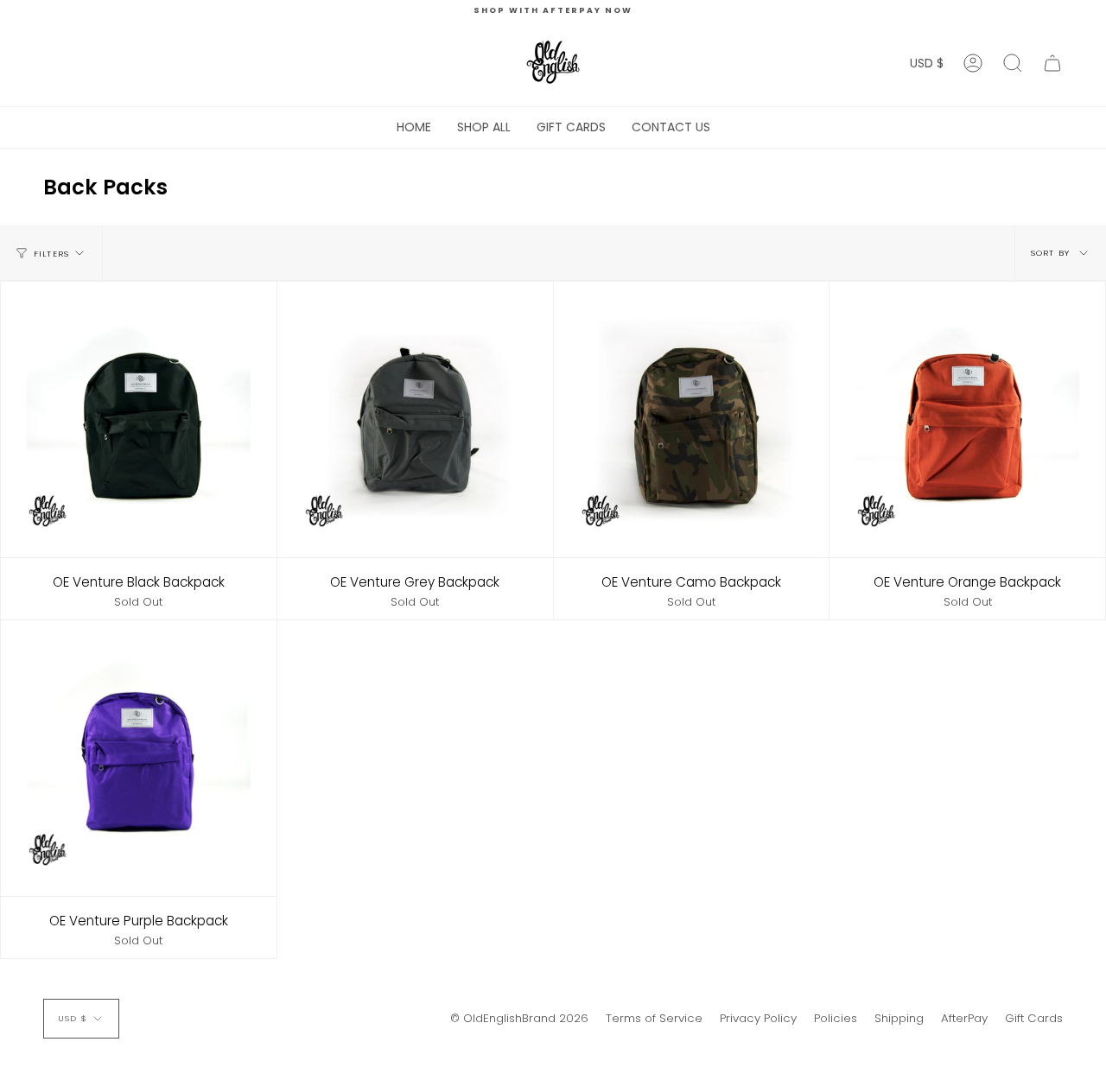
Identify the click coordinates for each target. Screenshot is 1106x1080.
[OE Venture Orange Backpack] (967, 419)
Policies (835, 1018)
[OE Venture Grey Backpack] (415, 419)
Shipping (899, 1018)
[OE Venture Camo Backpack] (692, 419)
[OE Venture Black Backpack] (138, 419)
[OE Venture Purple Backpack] (138, 758)
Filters (51, 253)
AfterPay (964, 1018)
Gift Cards (1034, 1018)
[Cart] (1052, 63)
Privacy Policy (758, 1018)
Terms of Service (654, 1018)
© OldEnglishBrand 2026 (519, 1018)
